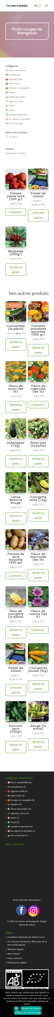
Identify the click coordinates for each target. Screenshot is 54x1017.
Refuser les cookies (31, 1008)
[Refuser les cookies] (50, 1003)
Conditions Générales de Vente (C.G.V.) (26, 937)
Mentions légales (15, 949)
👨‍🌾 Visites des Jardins (15, 97)
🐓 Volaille (10, 92)
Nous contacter (14, 958)
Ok (16, 1008)
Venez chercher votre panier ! (27, 900)
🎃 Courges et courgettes (17, 88)
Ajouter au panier (16, 269)
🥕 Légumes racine (14, 101)
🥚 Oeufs (9, 105)
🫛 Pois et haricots (14, 123)
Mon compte (13, 953)
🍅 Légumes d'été (13, 79)
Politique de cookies (17, 962)
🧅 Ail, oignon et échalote (17, 119)
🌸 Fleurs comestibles (15, 70)
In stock (13, 136)
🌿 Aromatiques (13, 74)
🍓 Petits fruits (12, 83)
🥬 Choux (10, 110)
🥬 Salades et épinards (16, 114)
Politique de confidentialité (27, 1013)
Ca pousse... (16, 212)
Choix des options (38, 215)
